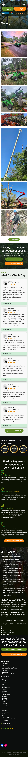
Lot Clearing (5, 672)
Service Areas (5, 712)
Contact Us (5, 720)
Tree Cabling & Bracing (8, 667)
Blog (3, 715)
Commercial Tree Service (8, 673)
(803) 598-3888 (9, 561)
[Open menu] (24, 3)
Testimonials (5, 717)
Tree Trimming (5, 665)
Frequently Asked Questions (9, 719)
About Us (4, 710)
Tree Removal (5, 663)
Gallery (4, 713)
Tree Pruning (5, 670)
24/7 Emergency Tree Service (9, 668)
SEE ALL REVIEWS (14, 431)
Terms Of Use (15, 754)
